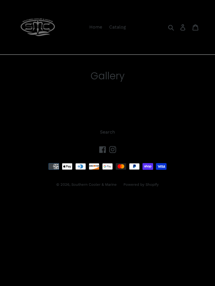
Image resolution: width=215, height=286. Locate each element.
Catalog (117, 27)
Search (107, 132)
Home (95, 27)
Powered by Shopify (141, 184)
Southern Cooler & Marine (94, 184)
